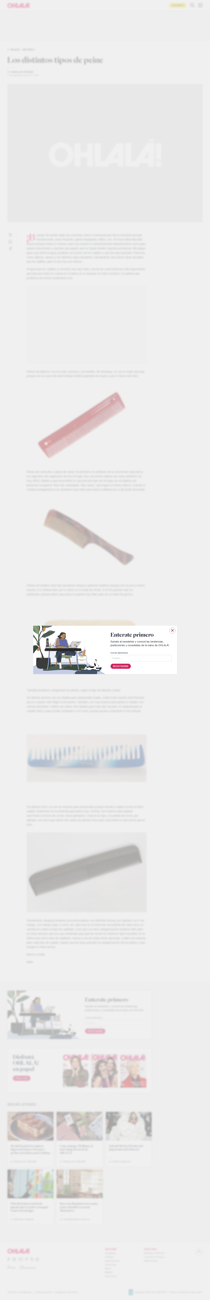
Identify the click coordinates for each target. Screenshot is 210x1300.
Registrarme (120, 666)
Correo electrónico (119, 653)
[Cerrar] (172, 630)
